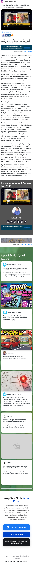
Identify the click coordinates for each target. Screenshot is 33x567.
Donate (30, 51)
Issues (25, 51)
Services (30, 244)
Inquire (24, 244)
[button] (25, 221)
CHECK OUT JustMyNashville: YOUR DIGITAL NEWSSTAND (16, 542)
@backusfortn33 (6, 32)
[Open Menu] (31, 1)
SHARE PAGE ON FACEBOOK (18, 527)
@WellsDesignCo (16, 244)
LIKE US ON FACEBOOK (16, 534)
